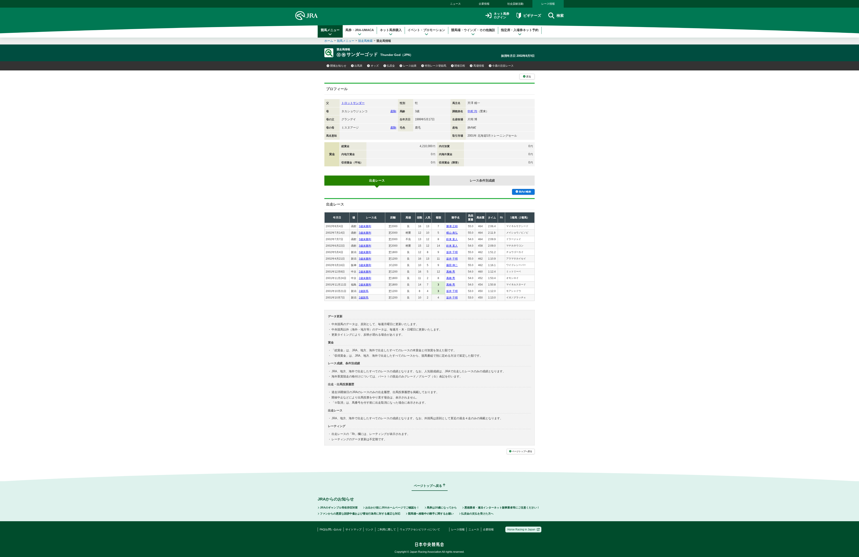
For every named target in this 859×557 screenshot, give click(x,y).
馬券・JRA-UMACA (359, 30)
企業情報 (484, 3)
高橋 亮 (450, 271)
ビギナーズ (532, 15)
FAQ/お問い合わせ (331, 529)
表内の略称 (525, 191)
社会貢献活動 (515, 3)
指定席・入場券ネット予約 (519, 30)
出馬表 (358, 65)
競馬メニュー (330, 30)
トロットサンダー (353, 103)
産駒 (393, 111)
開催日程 (459, 65)
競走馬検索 (365, 40)
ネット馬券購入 (391, 30)
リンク (369, 529)
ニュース (455, 3)
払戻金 (391, 65)
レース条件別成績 (482, 180)
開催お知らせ (338, 65)
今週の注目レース (503, 65)
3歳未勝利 (365, 226)
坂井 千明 (452, 252)
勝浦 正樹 (452, 226)
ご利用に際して (386, 529)
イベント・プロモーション (426, 30)
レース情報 (548, 3)
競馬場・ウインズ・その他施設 (473, 30)
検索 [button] (560, 15)
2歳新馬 (363, 291)
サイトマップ (353, 529)
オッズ (375, 65)
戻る (528, 76)
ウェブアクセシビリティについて (420, 529)
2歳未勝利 (365, 271)
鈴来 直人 (452, 239)
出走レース (377, 180)
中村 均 (472, 111)
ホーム (328, 40)
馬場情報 (478, 65)
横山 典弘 (452, 232)
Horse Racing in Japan (521, 529)
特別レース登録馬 (435, 65)
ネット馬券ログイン (501, 15)
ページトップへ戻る (522, 451)
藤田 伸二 (452, 265)
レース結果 (410, 65)
